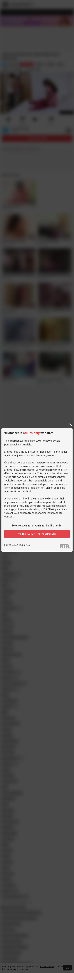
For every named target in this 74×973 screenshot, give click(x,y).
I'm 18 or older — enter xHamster (37, 534)
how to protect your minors (17, 545)
